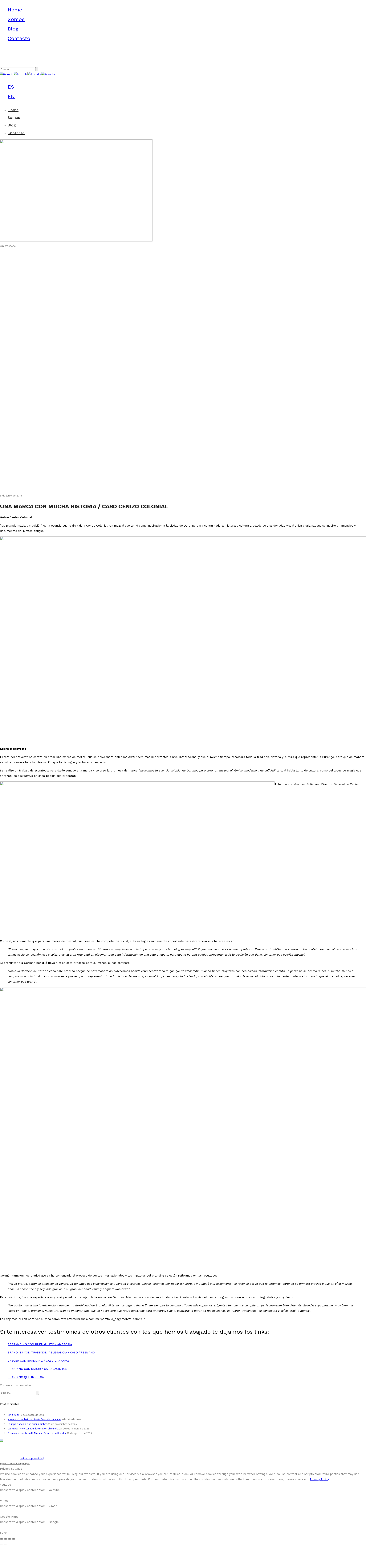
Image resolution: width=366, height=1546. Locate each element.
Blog (13, 29)
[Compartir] (5, 1539)
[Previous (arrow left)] (1, 1544)
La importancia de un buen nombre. (27, 1424)
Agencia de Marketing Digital (15, 1463)
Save (3, 1532)
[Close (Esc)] (1, 1539)
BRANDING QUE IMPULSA (26, 1377)
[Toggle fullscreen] (9, 1539)
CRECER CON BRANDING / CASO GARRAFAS (38, 1360)
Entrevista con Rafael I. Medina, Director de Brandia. (37, 1433)
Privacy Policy (319, 1479)
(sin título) (13, 1415)
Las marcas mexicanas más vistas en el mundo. (33, 1429)
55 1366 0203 (9, 60)
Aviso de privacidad (32, 1458)
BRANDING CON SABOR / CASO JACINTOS (37, 1369)
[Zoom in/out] (13, 1539)
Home (15, 10)
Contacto (19, 38)
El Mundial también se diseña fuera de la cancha (34, 1419)
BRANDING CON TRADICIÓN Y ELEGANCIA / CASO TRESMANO (51, 1352)
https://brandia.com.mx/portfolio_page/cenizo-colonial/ (106, 1319)
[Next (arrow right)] (5, 1544)
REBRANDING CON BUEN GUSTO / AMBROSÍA (40, 1344)
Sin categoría (8, 246)
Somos (16, 19)
